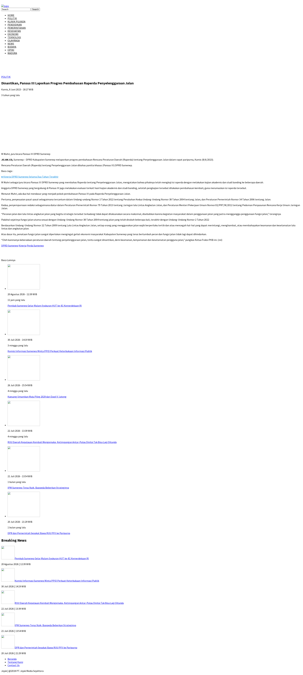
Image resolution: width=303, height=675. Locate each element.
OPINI (11, 50)
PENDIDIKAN (15, 24)
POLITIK (12, 18)
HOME (11, 15)
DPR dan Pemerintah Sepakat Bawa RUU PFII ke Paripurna (39, 533)
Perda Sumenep (35, 245)
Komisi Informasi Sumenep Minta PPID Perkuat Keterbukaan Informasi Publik (50, 351)
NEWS (11, 43)
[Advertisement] (151, 121)
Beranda (12, 658)
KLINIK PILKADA (16, 21)
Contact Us (14, 665)
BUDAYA (12, 46)
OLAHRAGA (14, 40)
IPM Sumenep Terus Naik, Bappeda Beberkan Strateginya (38, 487)
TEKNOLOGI (14, 37)
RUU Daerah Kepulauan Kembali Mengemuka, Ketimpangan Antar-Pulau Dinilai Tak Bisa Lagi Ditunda (62, 442)
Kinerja (22, 245)
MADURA (12, 53)
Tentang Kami (15, 662)
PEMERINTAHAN (17, 27)
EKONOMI (13, 34)
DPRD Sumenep (9, 245)
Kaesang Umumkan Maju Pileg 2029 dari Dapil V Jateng (37, 396)
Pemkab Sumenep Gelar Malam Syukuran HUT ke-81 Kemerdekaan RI (45, 305)
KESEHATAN (14, 31)
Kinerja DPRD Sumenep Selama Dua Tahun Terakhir (29, 176)
